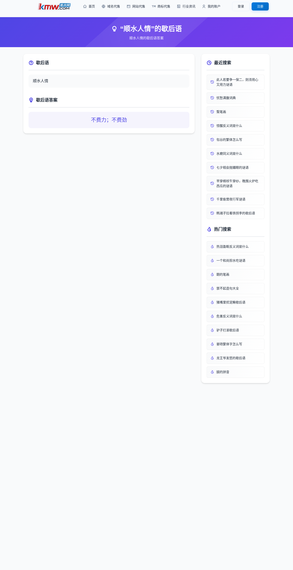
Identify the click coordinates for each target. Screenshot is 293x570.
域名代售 (113, 6)
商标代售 (163, 6)
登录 (241, 6)
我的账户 (214, 6)
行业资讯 (189, 6)
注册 (260, 6)
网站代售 (138, 6)
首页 (92, 6)
